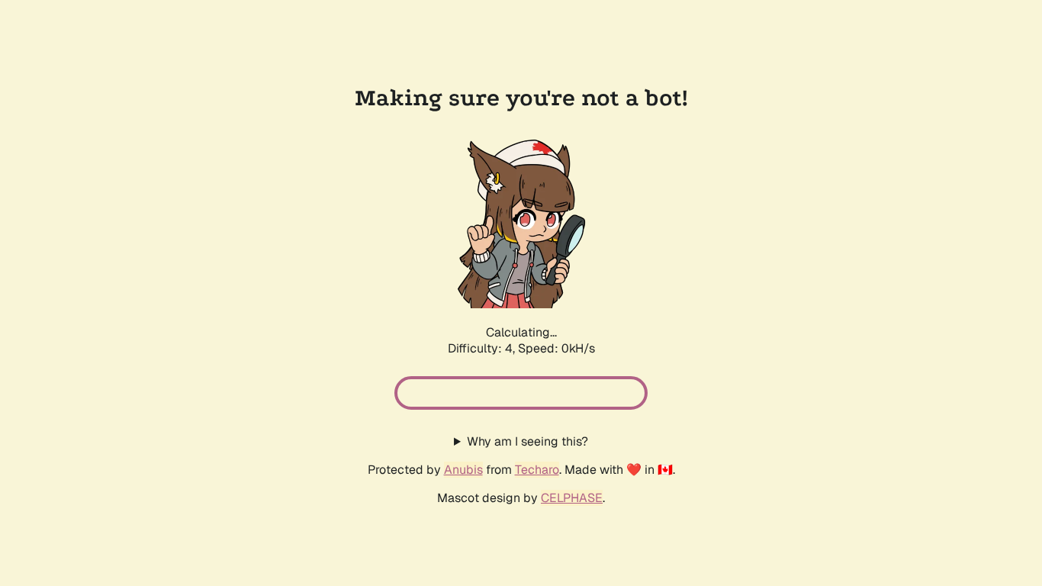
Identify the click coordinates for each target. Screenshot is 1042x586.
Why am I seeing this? (527, 441)
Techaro (537, 470)
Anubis (463, 470)
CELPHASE (572, 498)
